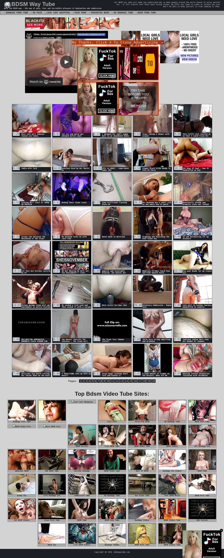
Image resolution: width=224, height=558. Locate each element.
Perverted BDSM (100, 12)
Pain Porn (80, 12)
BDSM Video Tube (142, 446)
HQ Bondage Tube (112, 495)
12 (117, 381)
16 (135, 381)
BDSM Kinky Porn (23, 427)
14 (126, 381)
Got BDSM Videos (22, 520)
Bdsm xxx (52, 545)
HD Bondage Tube (123, 12)
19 (148, 381)
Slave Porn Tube (52, 520)
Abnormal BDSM (22, 471)
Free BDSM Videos (82, 545)
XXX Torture (202, 520)
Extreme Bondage (82, 471)
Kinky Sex (21, 495)
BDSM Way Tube (33, 4)
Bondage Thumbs (112, 545)
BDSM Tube (202, 471)
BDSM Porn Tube (202, 495)
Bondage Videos (142, 520)
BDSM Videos (172, 446)
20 (153, 381)
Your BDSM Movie (172, 495)
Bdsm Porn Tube (147, 12)
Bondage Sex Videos (172, 471)
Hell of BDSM (142, 471)
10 (108, 381)
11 (112, 381)
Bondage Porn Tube (17, 12)
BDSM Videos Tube (172, 520)
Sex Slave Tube (142, 495)
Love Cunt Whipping (58, 12)
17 (139, 381)
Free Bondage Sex (52, 495)
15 (130, 381)
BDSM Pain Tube (112, 520)
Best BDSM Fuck (53, 427)
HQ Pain (37, 12)
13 (121, 381)
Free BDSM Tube (112, 446)
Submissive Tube (82, 495)
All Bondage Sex (202, 446)
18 (144, 381)
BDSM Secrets (82, 446)
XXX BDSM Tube (52, 471)
